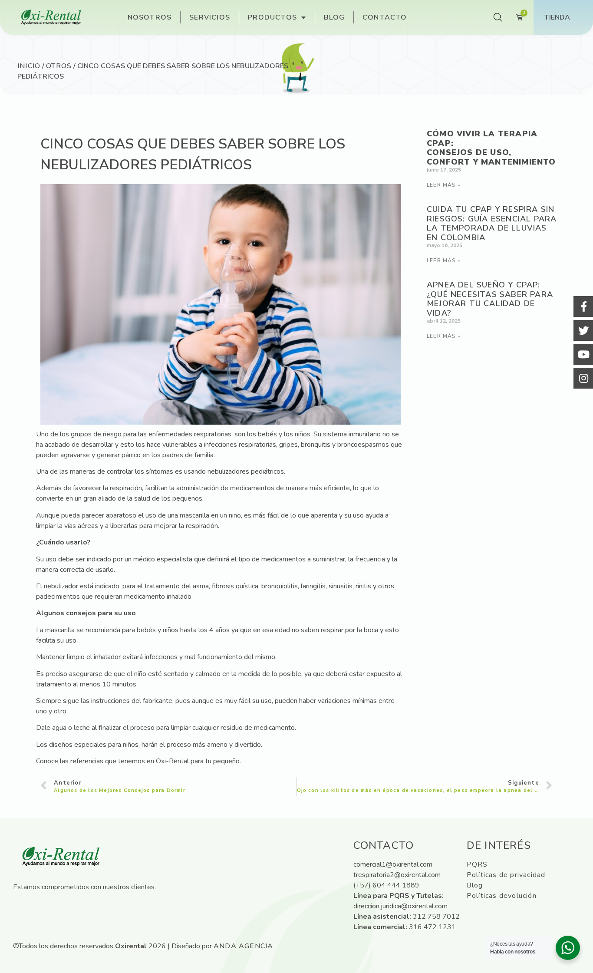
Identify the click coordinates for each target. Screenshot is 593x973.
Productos (272, 17)
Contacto (384, 17)
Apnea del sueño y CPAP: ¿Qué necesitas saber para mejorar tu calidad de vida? (490, 299)
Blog (334, 17)
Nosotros (150, 17)
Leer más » (443, 184)
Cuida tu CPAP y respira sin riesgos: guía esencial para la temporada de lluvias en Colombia (492, 223)
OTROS (59, 66)
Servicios (209, 17)
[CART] (519, 17)
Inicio (28, 66)
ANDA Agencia (243, 946)
